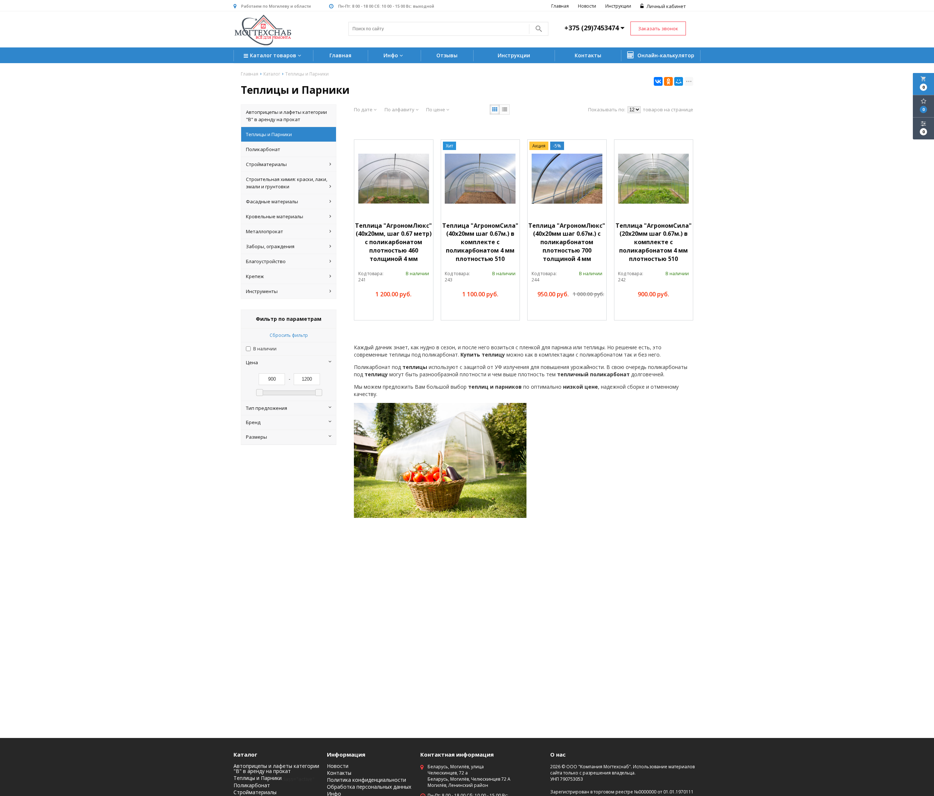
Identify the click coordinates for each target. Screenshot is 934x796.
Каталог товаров (274, 55)
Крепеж (255, 276)
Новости (587, 6)
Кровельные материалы (274, 216)
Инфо (391, 55)
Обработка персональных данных (369, 786)
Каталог (245, 754)
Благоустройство (266, 261)
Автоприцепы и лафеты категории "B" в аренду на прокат (286, 116)
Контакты (588, 55)
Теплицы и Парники (269, 134)
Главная (560, 6)
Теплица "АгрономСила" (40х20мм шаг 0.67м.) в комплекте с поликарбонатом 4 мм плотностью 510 (480, 242)
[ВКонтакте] (658, 81)
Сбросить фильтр (289, 335)
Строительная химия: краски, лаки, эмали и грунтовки (286, 183)
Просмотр (411, 311)
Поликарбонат (263, 149)
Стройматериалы (266, 164)
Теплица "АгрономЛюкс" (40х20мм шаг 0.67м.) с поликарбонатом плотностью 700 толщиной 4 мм (566, 242)
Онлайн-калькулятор (665, 55)
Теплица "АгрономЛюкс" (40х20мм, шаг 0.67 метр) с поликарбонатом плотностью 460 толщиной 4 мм (393, 242)
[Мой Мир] (678, 81)
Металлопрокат (264, 231)
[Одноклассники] (668, 81)
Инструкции (618, 6)
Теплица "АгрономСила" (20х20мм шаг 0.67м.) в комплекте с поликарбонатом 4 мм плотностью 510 (653, 242)
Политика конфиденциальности (366, 779)
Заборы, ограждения (270, 246)
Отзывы (447, 55)
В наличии (265, 348)
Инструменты (262, 291)
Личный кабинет (665, 6)
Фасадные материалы (272, 201)
